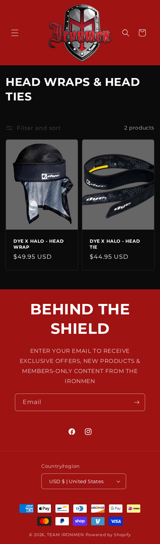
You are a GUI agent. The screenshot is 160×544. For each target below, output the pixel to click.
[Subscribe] (136, 402)
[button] (15, 33)
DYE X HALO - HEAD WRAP (38, 244)
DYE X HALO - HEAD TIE (115, 244)
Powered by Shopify (108, 534)
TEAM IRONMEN (65, 534)
